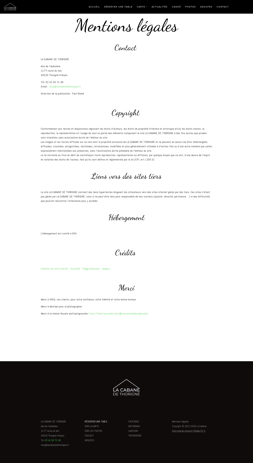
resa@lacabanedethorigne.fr (65, 86)
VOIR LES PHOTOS (93, 430)
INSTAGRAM (134, 426)
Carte (141, 7)
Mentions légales (180, 421)
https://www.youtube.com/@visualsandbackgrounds (118, 313)
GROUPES (89, 440)
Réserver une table (118, 7)
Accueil (94, 7)
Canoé (176, 7)
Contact (223, 7)
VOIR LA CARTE (92, 426)
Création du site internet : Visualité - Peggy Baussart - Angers (75, 268)
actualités (159, 7)
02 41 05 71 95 (53, 440)
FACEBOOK (133, 421)
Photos (190, 7)
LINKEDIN (133, 430)
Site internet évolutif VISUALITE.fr (188, 430)
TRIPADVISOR (134, 435)
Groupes (206, 7)
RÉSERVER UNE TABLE (96, 421)
